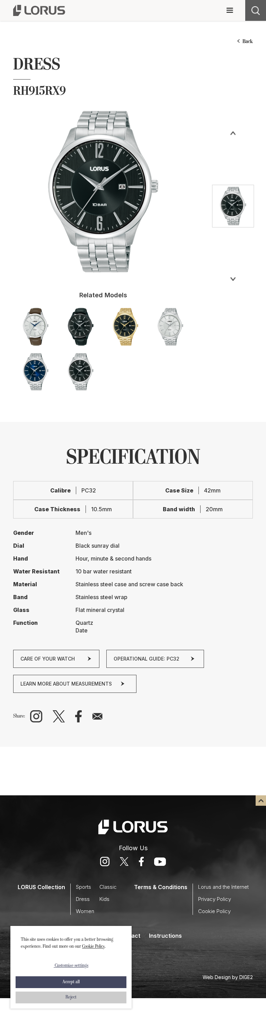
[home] (39, 10)
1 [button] (103, 272)
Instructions (165, 935)
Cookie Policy (93, 946)
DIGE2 (246, 977)
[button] (229, 10)
